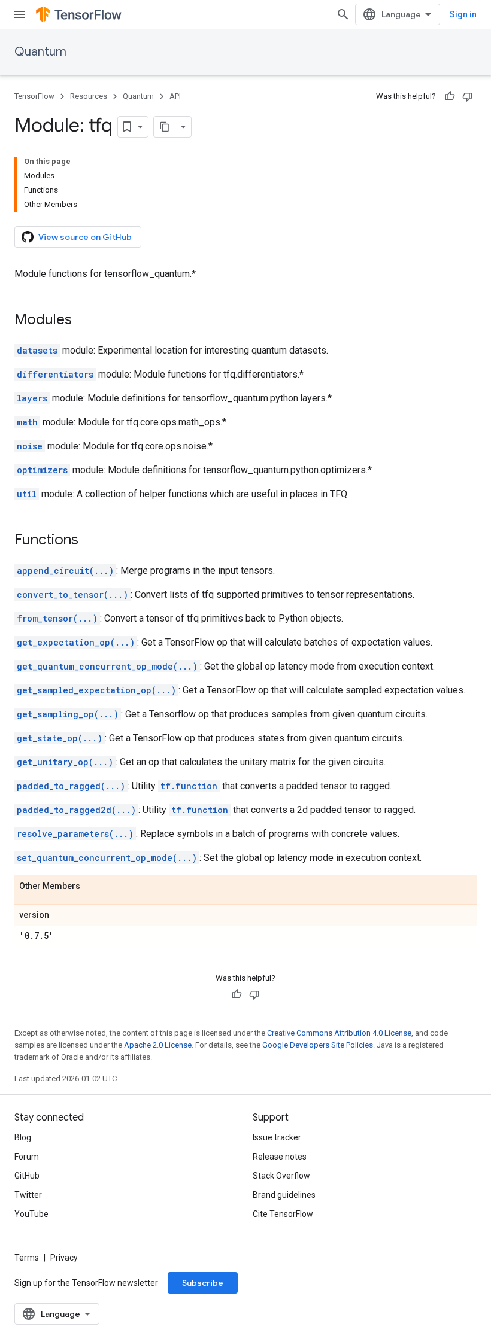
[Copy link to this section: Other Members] (92, 887)
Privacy (64, 1257)
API (175, 96)
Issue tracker (277, 1137)
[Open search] (343, 14)
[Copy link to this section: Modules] (84, 321)
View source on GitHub (85, 237)
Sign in (463, 14)
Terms (26, 1257)
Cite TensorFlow (283, 1214)
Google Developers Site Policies (317, 1044)
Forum (26, 1156)
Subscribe (202, 1282)
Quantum (40, 51)
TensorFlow (34, 96)
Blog (22, 1137)
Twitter (28, 1195)
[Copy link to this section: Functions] (90, 541)
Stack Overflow (281, 1175)
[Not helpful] (468, 96)
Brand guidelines (284, 1195)
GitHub (27, 1175)
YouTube (31, 1214)
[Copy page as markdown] (164, 127)
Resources (88, 96)
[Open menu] (19, 14)
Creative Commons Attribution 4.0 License (339, 1032)
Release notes (280, 1156)
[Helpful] (450, 96)
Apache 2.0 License (158, 1044)
